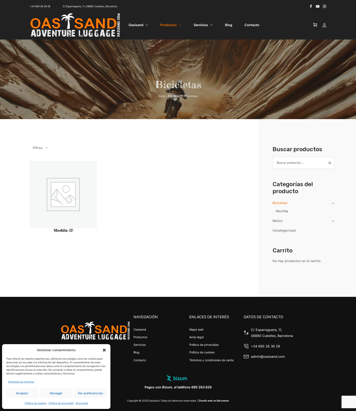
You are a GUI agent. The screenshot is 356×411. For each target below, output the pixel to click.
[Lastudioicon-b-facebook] (311, 6)
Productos (175, 96)
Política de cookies (36, 403)
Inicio (161, 96)
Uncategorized (284, 230)
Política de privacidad (61, 403)
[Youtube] (318, 6)
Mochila (282, 211)
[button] (104, 350)
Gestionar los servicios (21, 381)
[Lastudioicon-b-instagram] (324, 6)
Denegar (56, 393)
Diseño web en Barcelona (214, 400)
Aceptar (22, 393)
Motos (277, 221)
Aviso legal (82, 403)
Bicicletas (280, 203)
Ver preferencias (90, 393)
